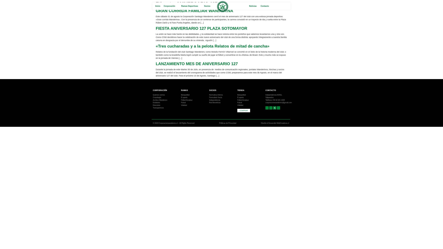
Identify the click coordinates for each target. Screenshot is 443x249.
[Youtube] (278, 108)
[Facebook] (267, 108)
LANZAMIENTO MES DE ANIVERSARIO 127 (197, 63)
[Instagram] (270, 108)
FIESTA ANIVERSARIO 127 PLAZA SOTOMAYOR (201, 28)
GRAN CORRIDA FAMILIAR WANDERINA (194, 10)
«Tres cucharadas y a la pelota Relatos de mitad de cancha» (212, 46)
